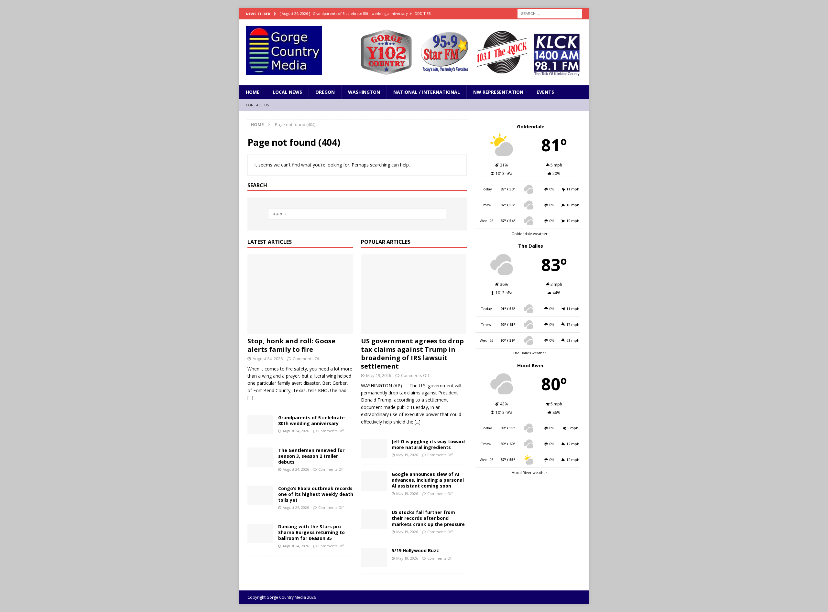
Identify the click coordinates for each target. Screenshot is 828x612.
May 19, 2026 (378, 375)
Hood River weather (529, 472)
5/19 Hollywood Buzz (415, 550)
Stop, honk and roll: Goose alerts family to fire (291, 345)
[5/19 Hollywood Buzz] (374, 557)
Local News (287, 92)
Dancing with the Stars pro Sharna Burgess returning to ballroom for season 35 (311, 532)
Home (252, 92)
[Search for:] (550, 13)
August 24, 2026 (268, 358)
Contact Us (257, 104)
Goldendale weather (529, 233)
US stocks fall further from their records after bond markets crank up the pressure (428, 518)
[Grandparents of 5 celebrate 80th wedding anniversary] (260, 424)
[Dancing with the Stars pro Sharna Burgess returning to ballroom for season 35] (260, 533)
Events (545, 92)
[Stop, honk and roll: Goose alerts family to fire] (300, 294)
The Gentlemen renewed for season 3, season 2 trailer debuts (311, 456)
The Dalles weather (529, 352)
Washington (364, 92)
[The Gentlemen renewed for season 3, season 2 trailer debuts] (260, 457)
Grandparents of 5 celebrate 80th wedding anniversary (311, 420)
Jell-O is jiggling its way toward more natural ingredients (428, 444)
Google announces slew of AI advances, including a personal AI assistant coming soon (428, 480)
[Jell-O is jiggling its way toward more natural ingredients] (374, 448)
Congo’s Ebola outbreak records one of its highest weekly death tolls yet (315, 494)
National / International (426, 92)
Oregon (325, 92)
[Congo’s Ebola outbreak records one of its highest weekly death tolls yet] (260, 495)
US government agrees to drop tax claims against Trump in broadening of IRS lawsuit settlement (412, 353)
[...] (250, 397)
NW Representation (498, 92)
